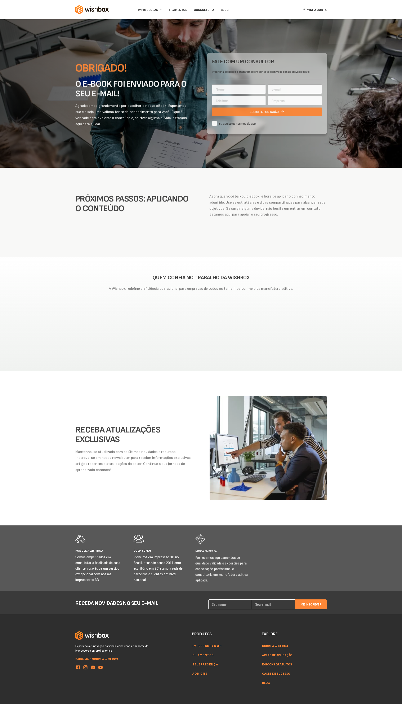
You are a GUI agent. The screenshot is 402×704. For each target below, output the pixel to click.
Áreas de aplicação (277, 655)
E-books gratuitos (277, 664)
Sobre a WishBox (275, 646)
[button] (193, 351)
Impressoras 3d (207, 646)
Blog (266, 683)
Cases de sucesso (276, 673)
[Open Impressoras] (160, 9)
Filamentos (203, 655)
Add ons (199, 673)
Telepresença (205, 664)
